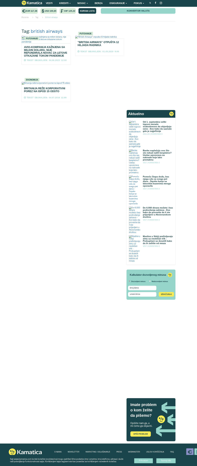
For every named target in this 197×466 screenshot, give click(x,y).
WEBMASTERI (134, 452)
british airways (46, 32)
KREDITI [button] (64, 3)
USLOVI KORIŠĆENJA (155, 452)
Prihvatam (143, 461)
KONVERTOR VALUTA (138, 11)
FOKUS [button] (138, 3)
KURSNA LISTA (87, 11)
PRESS (119, 452)
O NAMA (58, 452)
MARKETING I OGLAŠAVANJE (98, 452)
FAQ (172, 452)
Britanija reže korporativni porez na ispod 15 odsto (44, 90)
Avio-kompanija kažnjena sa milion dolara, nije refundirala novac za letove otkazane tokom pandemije (45, 51)
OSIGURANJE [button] (117, 3)
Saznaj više (166, 461)
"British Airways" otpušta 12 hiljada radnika (98, 44)
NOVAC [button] (81, 3)
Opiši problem (140, 434)
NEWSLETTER (73, 452)
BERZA (99, 3)
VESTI (49, 3)
